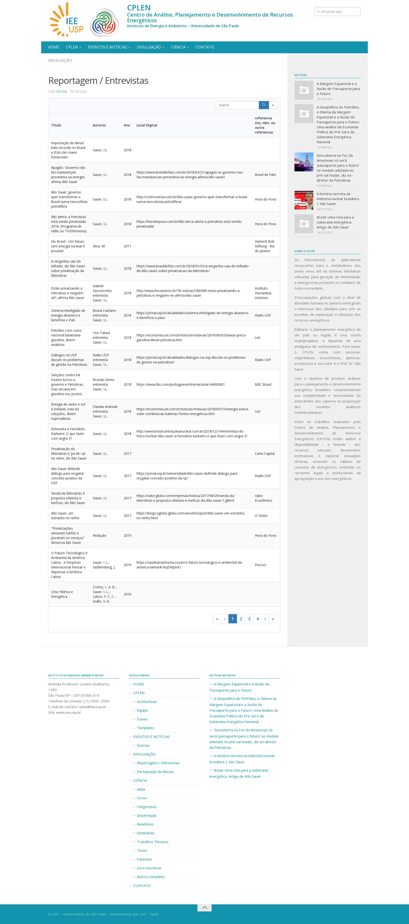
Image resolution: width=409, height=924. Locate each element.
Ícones (142, 719)
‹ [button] (225, 618)
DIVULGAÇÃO (149, 47)
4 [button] (257, 618)
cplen (61, 91)
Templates (146, 727)
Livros (142, 797)
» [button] (273, 618)
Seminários (146, 832)
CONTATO (205, 47)
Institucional (146, 701)
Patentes (144, 859)
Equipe (142, 710)
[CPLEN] (85, 20)
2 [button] (241, 618)
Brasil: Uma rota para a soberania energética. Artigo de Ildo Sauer (335, 222)
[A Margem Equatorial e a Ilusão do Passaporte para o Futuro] (303, 90)
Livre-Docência (149, 868)
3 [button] (249, 618)
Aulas (141, 789)
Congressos (146, 806)
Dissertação (146, 815)
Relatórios (145, 824)
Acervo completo (150, 876)
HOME (53, 47)
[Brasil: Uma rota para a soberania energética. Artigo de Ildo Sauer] (303, 223)
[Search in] (273, 105)
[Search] (264, 105)
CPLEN (72, 47)
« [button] (217, 618)
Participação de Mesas (155, 771)
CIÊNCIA (178, 47)
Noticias (143, 745)
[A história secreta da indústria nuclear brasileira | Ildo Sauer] (303, 200)
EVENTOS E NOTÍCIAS (107, 47)
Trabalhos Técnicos (153, 841)
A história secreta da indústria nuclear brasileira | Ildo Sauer (338, 198)
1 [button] (232, 618)
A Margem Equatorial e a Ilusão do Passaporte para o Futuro (338, 88)
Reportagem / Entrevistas (158, 762)
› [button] (265, 618)
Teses (142, 850)
